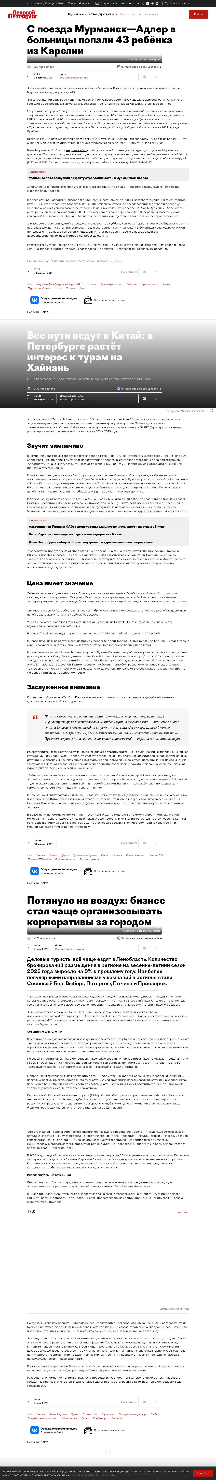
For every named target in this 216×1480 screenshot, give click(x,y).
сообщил (33, 103)
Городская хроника (89, 859)
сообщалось (167, 223)
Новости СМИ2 (37, 312)
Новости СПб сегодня (39, 859)
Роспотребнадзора (63, 200)
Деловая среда (90, 1414)
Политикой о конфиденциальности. (92, 1474)
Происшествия (149, 284)
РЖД (92, 204)
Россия (58, 288)
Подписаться (109, 3)
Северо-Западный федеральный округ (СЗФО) (59, 284)
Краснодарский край (111, 284)
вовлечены (110, 248)
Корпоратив (108, 1414)
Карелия (166, 284)
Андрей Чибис (76, 150)
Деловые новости (135, 855)
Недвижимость (68, 1418)
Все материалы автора (74, 77)
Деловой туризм (58, 1414)
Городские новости (65, 859)
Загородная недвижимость (42, 1418)
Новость (70, 288)
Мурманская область (39, 288)
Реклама (151, 14)
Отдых (53, 855)
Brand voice (118, 1418)
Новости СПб (156, 855)
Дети (83, 288)
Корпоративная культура (132, 1414)
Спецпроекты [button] (102, 14)
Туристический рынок (85, 855)
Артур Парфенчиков (156, 103)
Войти (198, 14)
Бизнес (85, 1418)
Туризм (65, 855)
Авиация (117, 855)
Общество (131, 284)
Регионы (91, 284)
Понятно (203, 1473)
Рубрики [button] (76, 14)
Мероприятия (131, 14)
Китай (105, 855)
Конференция (100, 1418)
